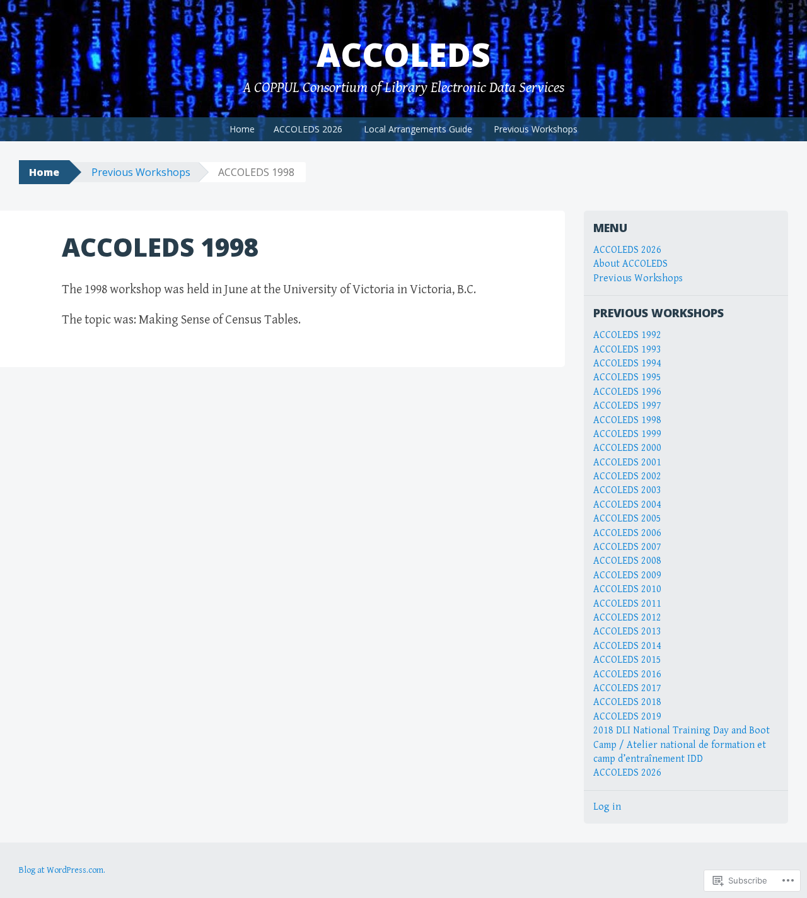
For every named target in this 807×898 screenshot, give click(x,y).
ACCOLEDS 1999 (627, 434)
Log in (607, 807)
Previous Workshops (536, 129)
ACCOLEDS (403, 54)
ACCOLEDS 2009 (627, 575)
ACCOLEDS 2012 (627, 618)
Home (242, 129)
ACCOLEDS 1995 (627, 377)
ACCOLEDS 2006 (627, 533)
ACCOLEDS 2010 (627, 589)
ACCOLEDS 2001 (627, 463)
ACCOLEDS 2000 (627, 448)
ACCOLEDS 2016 (627, 674)
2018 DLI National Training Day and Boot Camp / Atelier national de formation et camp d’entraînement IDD (681, 745)
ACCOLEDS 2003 (627, 490)
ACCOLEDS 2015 (627, 660)
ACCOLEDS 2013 (627, 632)
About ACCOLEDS (630, 264)
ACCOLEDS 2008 (627, 561)
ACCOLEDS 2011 (627, 604)
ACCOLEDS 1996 (627, 392)
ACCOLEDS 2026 (308, 129)
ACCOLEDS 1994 (627, 364)
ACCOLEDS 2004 (627, 505)
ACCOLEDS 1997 (627, 406)
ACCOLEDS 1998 (627, 420)
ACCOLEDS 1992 (627, 335)
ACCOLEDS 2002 (627, 476)
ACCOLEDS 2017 (627, 688)
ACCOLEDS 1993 (627, 350)
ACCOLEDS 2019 (627, 717)
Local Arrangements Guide (418, 129)
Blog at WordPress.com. (62, 870)
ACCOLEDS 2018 (627, 702)
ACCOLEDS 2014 (627, 646)
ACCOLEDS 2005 (627, 519)
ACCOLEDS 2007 (627, 547)
